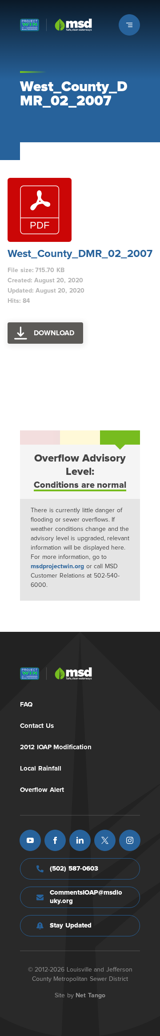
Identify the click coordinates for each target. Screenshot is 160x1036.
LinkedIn (80, 840)
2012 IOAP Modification (56, 747)
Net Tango (90, 995)
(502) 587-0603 (74, 868)
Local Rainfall (40, 768)
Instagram (129, 840)
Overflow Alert (42, 790)
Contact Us (37, 726)
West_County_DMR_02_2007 (80, 254)
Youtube (30, 840)
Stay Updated (71, 925)
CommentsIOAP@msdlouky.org (86, 896)
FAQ (26, 704)
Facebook (55, 840)
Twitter (105, 840)
